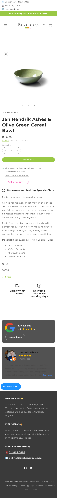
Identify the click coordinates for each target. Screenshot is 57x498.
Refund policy (11, 486)
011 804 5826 (17, 452)
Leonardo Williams (28, 352)
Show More (47, 375)
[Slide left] (22, 106)
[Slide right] (34, 106)
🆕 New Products (10, 9)
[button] (6, 26)
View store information (17, 175)
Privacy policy (48, 481)
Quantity (6, 145)
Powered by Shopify (30, 481)
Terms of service (30, 490)
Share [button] (8, 277)
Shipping (5, 140)
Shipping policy (27, 486)
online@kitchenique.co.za (25, 458)
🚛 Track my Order (11, 5)
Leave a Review (15, 337)
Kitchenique (24, 325)
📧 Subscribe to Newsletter (15, 2)
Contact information (45, 486)
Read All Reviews (10, 386)
